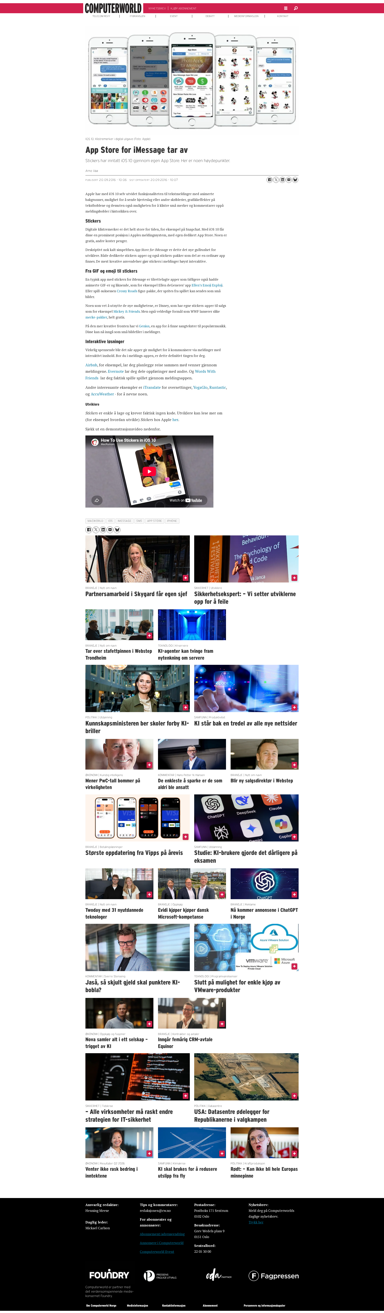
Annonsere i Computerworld (162, 1242)
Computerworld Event (157, 1251)
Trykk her (256, 1222)
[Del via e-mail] (289, 180)
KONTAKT (282, 16)
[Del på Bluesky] (295, 180)
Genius (144, 326)
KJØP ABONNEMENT (183, 8)
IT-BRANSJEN (137, 16)
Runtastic (217, 387)
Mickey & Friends (126, 311)
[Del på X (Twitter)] (276, 180)
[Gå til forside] (113, 8)
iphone (172, 520)
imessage (124, 520)
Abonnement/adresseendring (162, 1234)
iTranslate (152, 387)
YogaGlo (200, 387)
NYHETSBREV (157, 8)
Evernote (116, 371)
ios (110, 520)
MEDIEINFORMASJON (246, 16)
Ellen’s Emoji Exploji (207, 285)
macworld (95, 520)
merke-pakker (96, 317)
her (175, 419)
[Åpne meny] (286, 8)
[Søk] (296, 8)
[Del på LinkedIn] (282, 180)
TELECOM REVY (101, 16)
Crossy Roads (127, 291)
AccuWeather (102, 393)
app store (154, 520)
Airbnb (91, 364)
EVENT (174, 16)
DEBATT (210, 16)
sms (139, 520)
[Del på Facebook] (270, 180)
